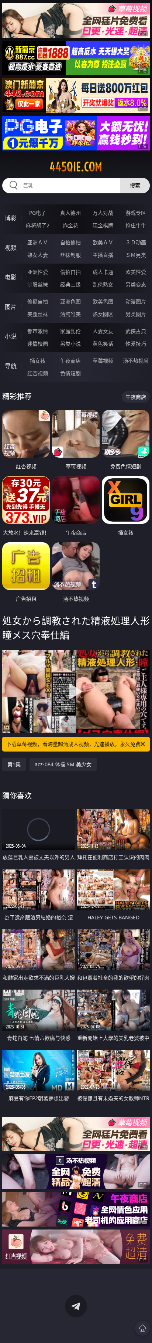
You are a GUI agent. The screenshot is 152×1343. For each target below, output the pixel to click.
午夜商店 (70, 360)
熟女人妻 (37, 254)
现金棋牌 (103, 225)
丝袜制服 (70, 254)
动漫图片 (135, 301)
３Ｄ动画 (135, 242)
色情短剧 (70, 373)
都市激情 (37, 331)
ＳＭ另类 (135, 254)
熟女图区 (103, 314)
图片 (11, 307)
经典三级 (70, 284)
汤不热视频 (136, 360)
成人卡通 (103, 271)
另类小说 (70, 343)
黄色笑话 (103, 343)
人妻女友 (103, 331)
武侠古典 (135, 331)
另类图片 (135, 314)
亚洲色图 (70, 301)
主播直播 (103, 254)
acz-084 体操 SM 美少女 (63, 764)
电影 (11, 277)
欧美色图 (103, 301)
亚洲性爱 (37, 271)
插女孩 (37, 360)
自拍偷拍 (70, 242)
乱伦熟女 (103, 284)
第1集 (14, 764)
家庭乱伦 (70, 331)
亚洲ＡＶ (37, 242)
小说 (11, 336)
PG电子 (37, 212)
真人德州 (70, 212)
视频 (11, 248)
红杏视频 (37, 373)
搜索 (135, 185)
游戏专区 (135, 212)
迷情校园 (37, 343)
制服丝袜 (37, 284)
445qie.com (75, 166)
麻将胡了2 (37, 225)
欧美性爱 (135, 271)
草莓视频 (103, 360)
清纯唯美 (70, 314)
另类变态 (135, 284)
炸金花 (70, 225)
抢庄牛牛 (135, 225)
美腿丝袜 (37, 314)
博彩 (11, 218)
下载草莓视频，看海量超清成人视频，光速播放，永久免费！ (76, 743)
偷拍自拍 (70, 271)
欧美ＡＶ (103, 242)
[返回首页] (142, 1328)
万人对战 (103, 212)
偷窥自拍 (37, 301)
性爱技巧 (135, 343)
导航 (11, 366)
